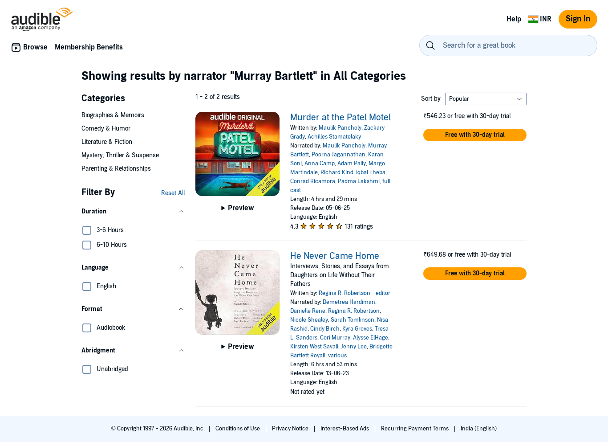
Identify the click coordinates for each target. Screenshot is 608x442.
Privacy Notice (291, 428)
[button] (133, 212)
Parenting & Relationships (116, 168)
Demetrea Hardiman (349, 302)
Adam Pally (351, 163)
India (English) (479, 428)
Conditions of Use (238, 428)
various (337, 355)
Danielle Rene (307, 311)
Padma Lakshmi (359, 181)
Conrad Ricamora (312, 181)
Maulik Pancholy (340, 127)
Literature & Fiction (106, 142)
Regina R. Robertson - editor (354, 293)
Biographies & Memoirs (112, 115)
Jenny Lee (354, 346)
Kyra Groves (357, 328)
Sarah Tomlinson (352, 319)
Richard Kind (336, 172)
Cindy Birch (325, 328)
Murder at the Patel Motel (340, 117)
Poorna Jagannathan (338, 154)
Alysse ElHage (370, 337)
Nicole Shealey (309, 319)
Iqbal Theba (370, 172)
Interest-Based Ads (345, 428)
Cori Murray (335, 337)
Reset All (173, 193)
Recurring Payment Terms (415, 428)
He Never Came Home (334, 256)
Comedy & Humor (105, 128)
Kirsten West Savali (314, 346)
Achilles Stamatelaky (334, 136)
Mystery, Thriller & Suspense (120, 155)
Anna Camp (319, 163)
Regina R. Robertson (354, 311)
